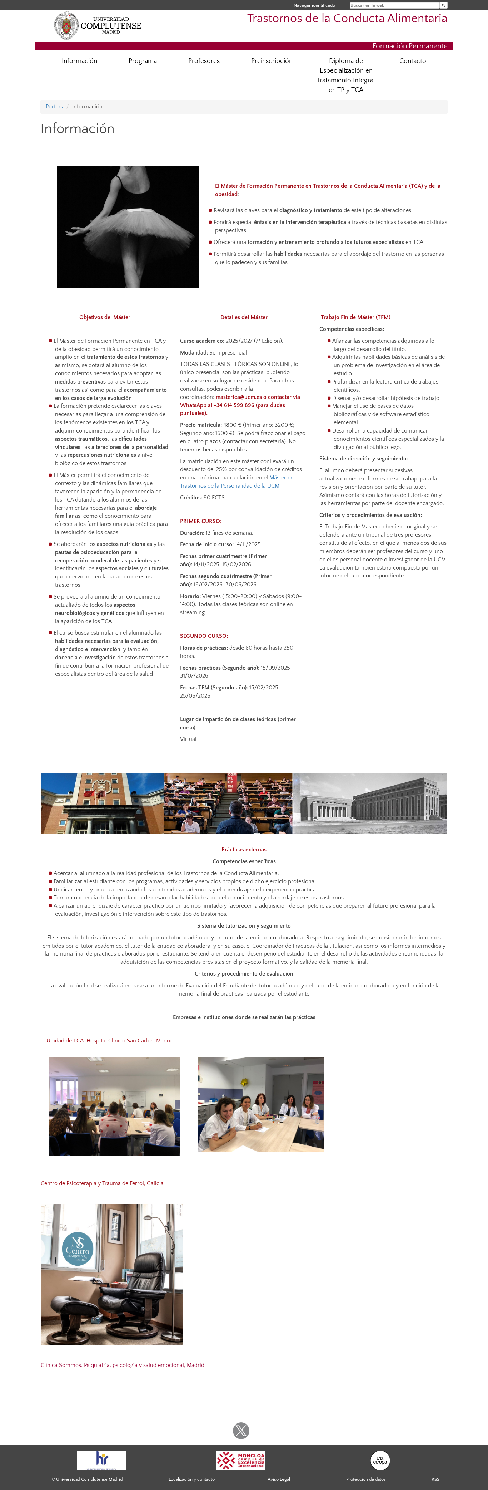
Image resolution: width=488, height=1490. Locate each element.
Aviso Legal (279, 1479)
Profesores (204, 61)
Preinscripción (272, 61)
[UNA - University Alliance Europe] (380, 1460)
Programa (143, 61)
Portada (55, 106)
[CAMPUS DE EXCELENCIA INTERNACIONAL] (240, 1460)
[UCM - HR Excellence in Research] (101, 1460)
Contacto (412, 61)
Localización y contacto (192, 1479)
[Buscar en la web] (443, 5)
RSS (435, 1479)
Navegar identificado (314, 5)
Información (79, 61)
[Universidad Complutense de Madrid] (97, 25)
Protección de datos (366, 1479)
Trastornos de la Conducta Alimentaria (347, 18)
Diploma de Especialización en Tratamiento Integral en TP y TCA (346, 75)
